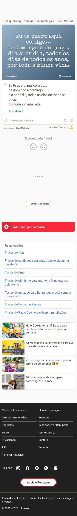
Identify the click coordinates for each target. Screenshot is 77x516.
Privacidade (9, 439)
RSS (4, 447)
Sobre (5, 432)
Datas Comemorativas (15, 417)
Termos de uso (46, 432)
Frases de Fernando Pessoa (23, 304)
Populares (8, 425)
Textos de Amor (15, 272)
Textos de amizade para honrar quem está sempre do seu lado (38, 294)
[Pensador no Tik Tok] (55, 468)
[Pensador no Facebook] (27, 468)
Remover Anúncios (13, 454)
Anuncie (43, 447)
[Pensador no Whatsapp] (46, 468)
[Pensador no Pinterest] (37, 468)
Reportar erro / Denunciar (53, 425)
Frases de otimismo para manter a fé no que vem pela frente (37, 282)
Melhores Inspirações (14, 410)
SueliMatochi (22, 128)
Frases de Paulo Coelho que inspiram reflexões (35, 312)
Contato (43, 439)
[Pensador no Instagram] (18, 468)
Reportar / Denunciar (58, 127)
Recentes (43, 417)
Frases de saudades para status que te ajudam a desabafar (37, 262)
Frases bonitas (14, 252)
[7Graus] (25, 508)
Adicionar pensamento (29, 227)
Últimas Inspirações (49, 410)
